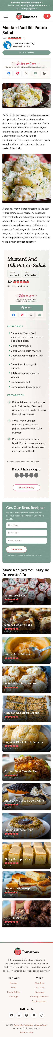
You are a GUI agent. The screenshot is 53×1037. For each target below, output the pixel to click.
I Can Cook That (32, 461)
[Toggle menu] (5, 16)
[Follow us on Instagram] (19, 1015)
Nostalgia (13, 996)
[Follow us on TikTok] (42, 1015)
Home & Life (13, 992)
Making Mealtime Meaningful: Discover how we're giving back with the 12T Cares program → (27, 5)
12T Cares (39, 987)
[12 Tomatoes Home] (26, 951)
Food (13, 987)
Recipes (14, 983)
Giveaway (39, 992)
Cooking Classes (38, 996)
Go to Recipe (28, 52)
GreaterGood (41, 1025)
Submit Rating (26, 487)
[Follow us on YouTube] (34, 1015)
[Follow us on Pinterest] (26, 1015)
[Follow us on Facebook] (12, 1015)
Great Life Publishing (23, 1025)
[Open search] (47, 16)
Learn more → (42, 67)
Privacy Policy (26, 1032)
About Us (39, 983)
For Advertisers (39, 1001)
